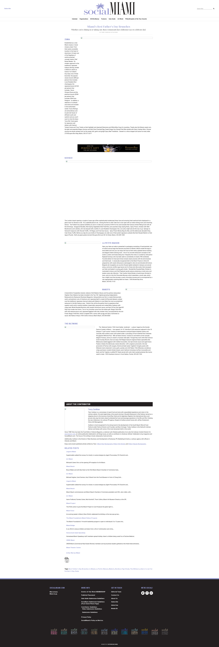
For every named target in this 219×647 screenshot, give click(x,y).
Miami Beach (70, 466)
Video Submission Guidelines (92, 609)
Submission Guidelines (90, 612)
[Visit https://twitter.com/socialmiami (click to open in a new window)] (143, 593)
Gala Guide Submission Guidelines (92, 598)
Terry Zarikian (105, 32)
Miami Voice (70, 511)
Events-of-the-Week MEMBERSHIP (93, 592)
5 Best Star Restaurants (105, 444)
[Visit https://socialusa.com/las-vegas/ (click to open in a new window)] (144, 631)
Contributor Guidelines (89, 607)
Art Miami (69, 459)
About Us (114, 598)
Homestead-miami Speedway (75, 533)
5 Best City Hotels (119, 444)
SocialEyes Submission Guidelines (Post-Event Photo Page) (93, 603)
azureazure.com (70, 434)
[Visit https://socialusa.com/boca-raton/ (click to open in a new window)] (54, 631)
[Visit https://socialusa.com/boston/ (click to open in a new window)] (64, 631)
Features (115, 32)
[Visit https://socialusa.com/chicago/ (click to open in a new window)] (74, 631)
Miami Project (70, 503)
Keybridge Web (113, 644)
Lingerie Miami (71, 451)
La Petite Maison (102, 569)
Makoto (112, 569)
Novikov (118, 569)
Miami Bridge (70, 525)
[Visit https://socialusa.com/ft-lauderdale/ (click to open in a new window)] (114, 631)
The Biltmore (135, 569)
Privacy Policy (86, 617)
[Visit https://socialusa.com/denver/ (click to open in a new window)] (94, 631)
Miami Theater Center (73, 547)
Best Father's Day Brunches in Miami (82, 569)
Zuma (77, 571)
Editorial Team (116, 592)
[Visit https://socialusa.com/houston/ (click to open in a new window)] (134, 631)
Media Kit (114, 608)
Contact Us (115, 595)
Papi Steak (126, 569)
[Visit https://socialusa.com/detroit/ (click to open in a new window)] (104, 631)
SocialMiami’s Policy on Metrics (92, 620)
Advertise (114, 605)
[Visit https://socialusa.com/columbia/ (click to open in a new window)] (84, 631)
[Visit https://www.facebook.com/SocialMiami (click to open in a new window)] (147, 593)
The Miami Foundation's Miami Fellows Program (81, 518)
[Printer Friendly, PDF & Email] (67, 560)
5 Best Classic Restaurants (137, 444)
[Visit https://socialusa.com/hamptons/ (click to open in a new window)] (124, 631)
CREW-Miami (70, 540)
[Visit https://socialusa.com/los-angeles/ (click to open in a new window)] (155, 631)
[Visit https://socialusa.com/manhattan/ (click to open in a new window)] (165, 631)
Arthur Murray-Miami (73, 553)
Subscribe (7, 8)
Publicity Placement (88, 595)
